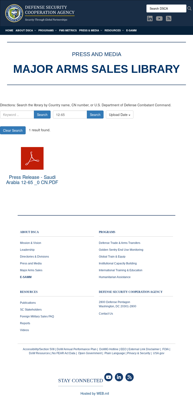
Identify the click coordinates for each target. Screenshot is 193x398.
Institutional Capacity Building (118, 263)
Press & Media (89, 30)
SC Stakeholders (31, 309)
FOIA (165, 349)
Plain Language (115, 353)
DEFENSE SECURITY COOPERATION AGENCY (131, 292)
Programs (46, 30)
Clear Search (13, 130)
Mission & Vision (30, 243)
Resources (113, 30)
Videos (24, 330)
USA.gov (158, 353)
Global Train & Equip (112, 256)
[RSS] (129, 377)
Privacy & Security (138, 353)
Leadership (27, 249)
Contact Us (106, 313)
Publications (28, 302)
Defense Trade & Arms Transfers (119, 243)
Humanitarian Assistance (115, 277)
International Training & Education (120, 270)
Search (42, 114)
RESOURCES (29, 292)
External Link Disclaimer (144, 349)
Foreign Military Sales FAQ (37, 316)
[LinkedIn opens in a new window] (150, 19)
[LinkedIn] (119, 377)
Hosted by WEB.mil (94, 393)
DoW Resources (39, 353)
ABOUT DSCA (29, 232)
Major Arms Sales (31, 270)
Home (9, 30)
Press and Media (31, 263)
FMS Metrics (68, 30)
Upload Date (119, 114)
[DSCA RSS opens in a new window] (168, 19)
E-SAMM (131, 30)
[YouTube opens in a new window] (159, 19)
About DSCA (24, 30)
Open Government (90, 353)
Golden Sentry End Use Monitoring (121, 249)
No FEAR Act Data (63, 353)
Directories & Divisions (34, 256)
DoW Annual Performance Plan (76, 349)
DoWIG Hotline (108, 349)
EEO (123, 349)
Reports (25, 323)
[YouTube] (108, 377)
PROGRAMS (107, 232)
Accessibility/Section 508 (39, 349)
